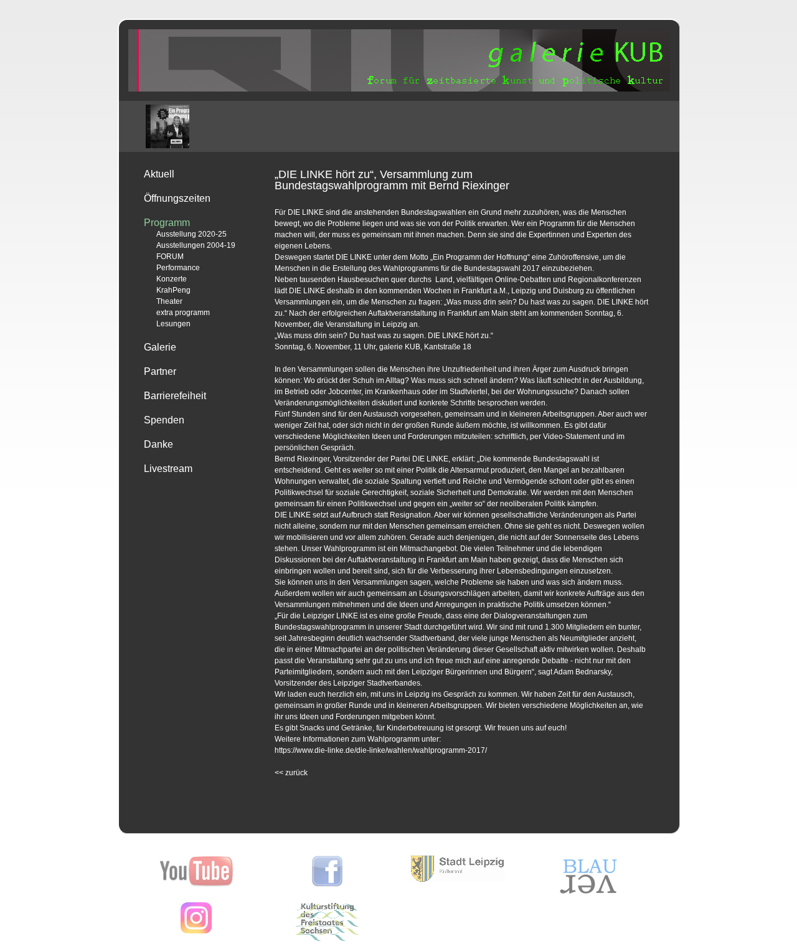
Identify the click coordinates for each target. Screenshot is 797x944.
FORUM (170, 256)
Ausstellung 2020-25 (191, 234)
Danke (158, 444)
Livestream (168, 468)
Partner (160, 371)
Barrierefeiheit (175, 395)
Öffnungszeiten (177, 198)
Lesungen (173, 323)
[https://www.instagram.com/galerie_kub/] (196, 931)
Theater (169, 301)
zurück (291, 772)
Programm (167, 222)
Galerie (160, 347)
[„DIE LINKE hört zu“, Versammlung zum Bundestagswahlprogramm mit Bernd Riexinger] (167, 126)
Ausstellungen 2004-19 (195, 245)
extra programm (183, 312)
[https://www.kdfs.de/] (327, 938)
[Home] (399, 89)
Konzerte (171, 279)
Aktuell (159, 174)
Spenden (164, 420)
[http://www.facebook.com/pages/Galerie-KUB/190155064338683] (327, 884)
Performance (178, 267)
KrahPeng (173, 290)
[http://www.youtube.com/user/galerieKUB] (196, 884)
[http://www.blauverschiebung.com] (588, 893)
